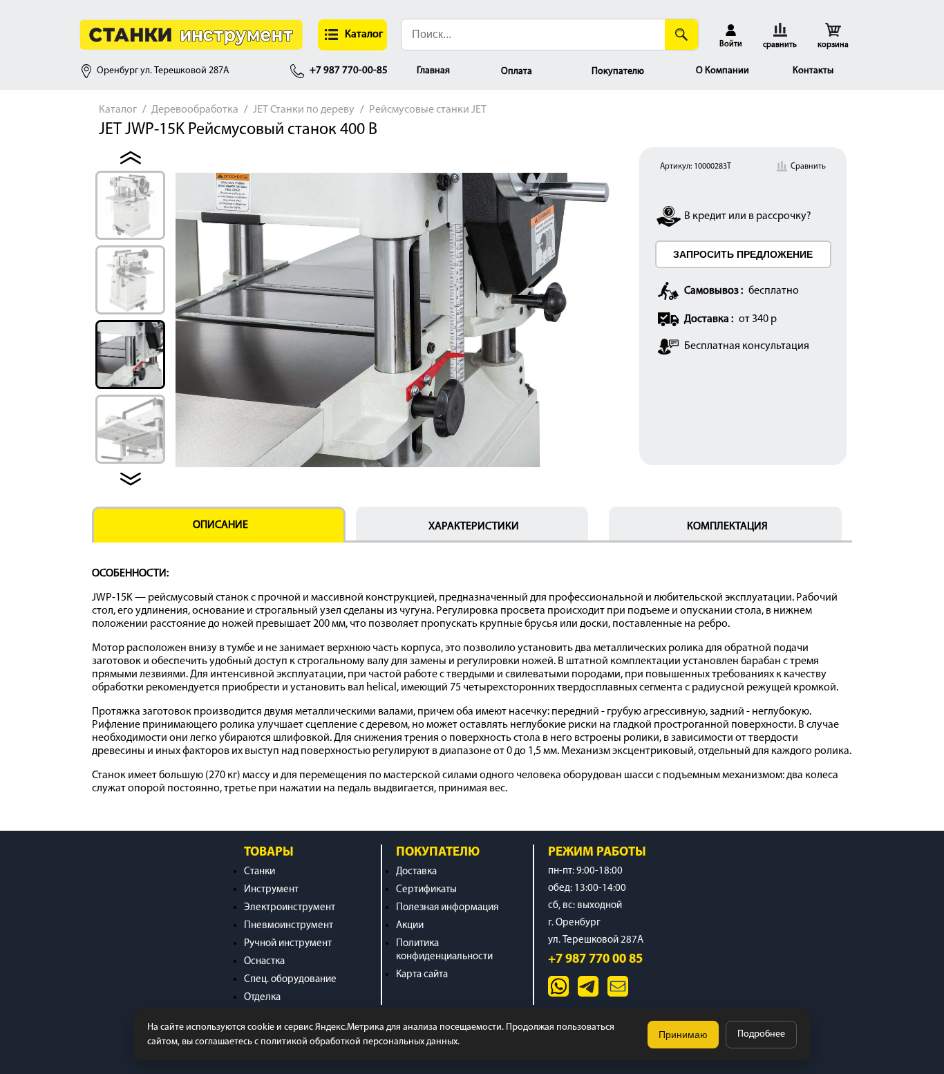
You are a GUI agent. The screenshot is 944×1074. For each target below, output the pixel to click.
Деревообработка (194, 109)
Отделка (262, 997)
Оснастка (264, 962)
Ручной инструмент (288, 944)
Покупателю (618, 71)
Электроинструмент (289, 908)
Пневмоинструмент (288, 926)
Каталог (118, 109)
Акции (410, 926)
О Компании (722, 71)
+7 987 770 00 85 (595, 959)
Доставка (416, 872)
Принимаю (683, 1034)
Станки (259, 872)
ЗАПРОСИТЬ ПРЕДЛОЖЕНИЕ (743, 254)
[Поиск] (681, 34)
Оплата (516, 71)
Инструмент (271, 890)
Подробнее (761, 1034)
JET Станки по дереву (304, 109)
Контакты (813, 71)
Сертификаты (426, 890)
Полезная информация (447, 908)
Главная (433, 71)
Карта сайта (422, 975)
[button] (352, 34)
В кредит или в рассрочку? (747, 216)
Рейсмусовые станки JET (428, 109)
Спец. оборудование (290, 979)
